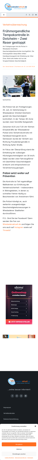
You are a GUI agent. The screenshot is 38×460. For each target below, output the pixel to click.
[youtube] (36, 14)
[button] (35, 426)
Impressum (30, 457)
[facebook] (26, 14)
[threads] (21, 396)
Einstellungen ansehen (19, 454)
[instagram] (32, 14)
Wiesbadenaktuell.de (12, 224)
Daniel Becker (10, 66)
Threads (6, 230)
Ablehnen (19, 449)
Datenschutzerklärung (21, 457)
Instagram (18, 227)
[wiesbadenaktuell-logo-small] (16, 4)
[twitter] (29, 14)
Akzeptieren (19, 444)
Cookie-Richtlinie (9, 457)
